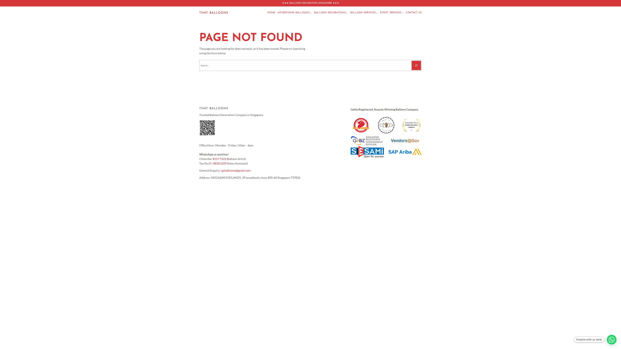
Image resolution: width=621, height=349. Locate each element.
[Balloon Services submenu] (377, 13)
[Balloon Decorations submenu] (347, 13)
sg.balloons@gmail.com (236, 170)
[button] (611, 339)
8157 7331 (219, 159)
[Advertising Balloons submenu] (310, 13)
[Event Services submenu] (402, 13)
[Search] (416, 65)
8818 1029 (220, 163)
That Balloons (213, 12)
